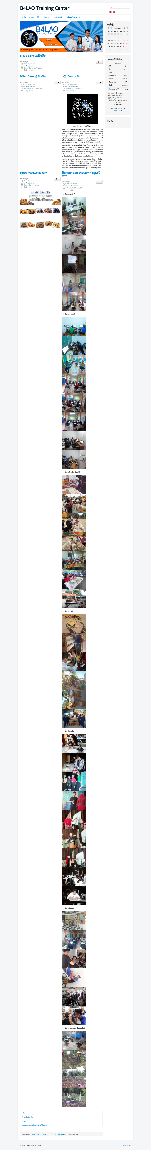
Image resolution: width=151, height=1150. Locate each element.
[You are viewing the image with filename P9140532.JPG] (74, 661)
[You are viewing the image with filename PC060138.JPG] (74, 699)
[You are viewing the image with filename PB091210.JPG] (74, 996)
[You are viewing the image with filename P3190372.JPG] (74, 560)
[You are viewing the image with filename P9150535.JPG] (74, 1040)
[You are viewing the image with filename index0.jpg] (74, 800)
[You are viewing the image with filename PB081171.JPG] (74, 958)
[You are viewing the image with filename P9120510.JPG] (74, 263)
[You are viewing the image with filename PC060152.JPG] (74, 718)
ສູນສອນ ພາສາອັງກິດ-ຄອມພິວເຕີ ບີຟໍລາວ (34, 1125)
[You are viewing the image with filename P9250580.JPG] (74, 402)
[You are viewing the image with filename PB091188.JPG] (74, 977)
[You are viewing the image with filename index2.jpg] (74, 838)
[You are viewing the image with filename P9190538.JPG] (74, 282)
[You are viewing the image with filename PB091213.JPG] (74, 1015)
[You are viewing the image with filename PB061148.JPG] (74, 301)
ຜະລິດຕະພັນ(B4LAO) (73, 17)
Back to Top (127, 1145)
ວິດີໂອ (38, 17)
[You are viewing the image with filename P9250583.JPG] (74, 440)
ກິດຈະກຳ (46, 17)
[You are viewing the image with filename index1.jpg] (74, 819)
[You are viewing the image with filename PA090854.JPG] (74, 1078)
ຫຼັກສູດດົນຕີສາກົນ (27, 1117)
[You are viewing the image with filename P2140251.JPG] (74, 623)
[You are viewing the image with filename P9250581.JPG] (74, 421)
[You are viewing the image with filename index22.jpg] (74, 857)
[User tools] (99, 62)
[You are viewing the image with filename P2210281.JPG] (74, 642)
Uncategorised (30, 66)
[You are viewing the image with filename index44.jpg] (74, 876)
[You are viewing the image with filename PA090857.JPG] (74, 1097)
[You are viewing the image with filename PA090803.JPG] (74, 1059)
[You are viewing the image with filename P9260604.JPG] (74, 680)
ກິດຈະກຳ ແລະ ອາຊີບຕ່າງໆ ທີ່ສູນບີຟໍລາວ (81, 174)
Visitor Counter (118, 110)
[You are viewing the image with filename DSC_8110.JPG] (74, 920)
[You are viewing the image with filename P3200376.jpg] (74, 206)
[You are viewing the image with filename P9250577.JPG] (74, 383)
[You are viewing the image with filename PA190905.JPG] (74, 939)
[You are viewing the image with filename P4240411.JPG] (74, 326)
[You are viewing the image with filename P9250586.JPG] (74, 459)
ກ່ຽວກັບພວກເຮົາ (57, 17)
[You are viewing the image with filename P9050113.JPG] (74, 225)
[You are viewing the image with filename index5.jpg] (74, 895)
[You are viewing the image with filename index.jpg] (74, 781)
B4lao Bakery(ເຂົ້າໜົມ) (33, 55)
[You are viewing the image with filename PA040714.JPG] (74, 579)
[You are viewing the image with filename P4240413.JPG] (74, 345)
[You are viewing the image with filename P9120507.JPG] (74, 244)
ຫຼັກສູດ (31, 17)
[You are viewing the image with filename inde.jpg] (74, 762)
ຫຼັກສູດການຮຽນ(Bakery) (34, 172)
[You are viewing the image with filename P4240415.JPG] (74, 364)
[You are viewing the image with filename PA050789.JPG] (74, 598)
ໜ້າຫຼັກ (23, 17)
